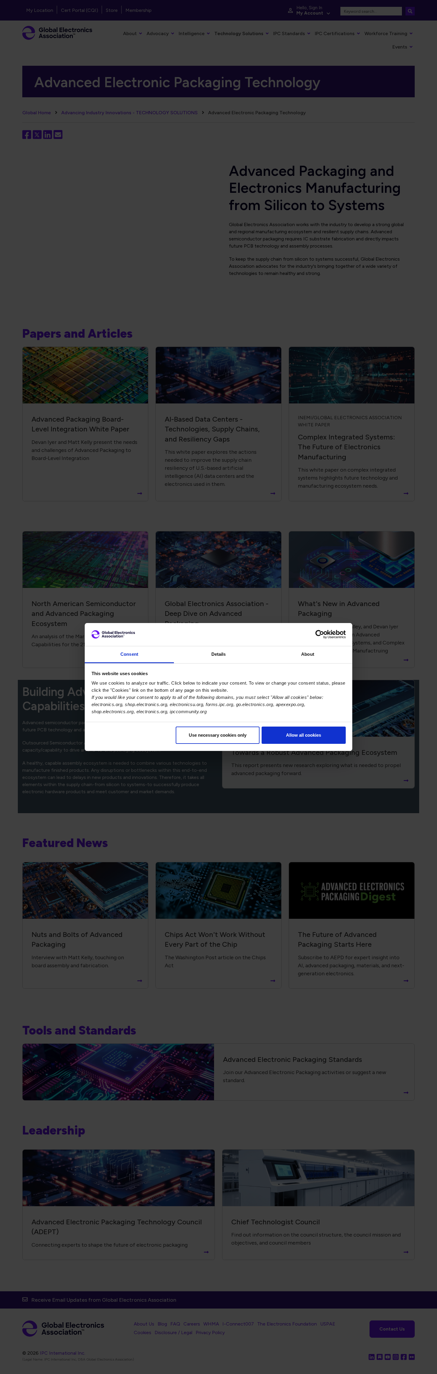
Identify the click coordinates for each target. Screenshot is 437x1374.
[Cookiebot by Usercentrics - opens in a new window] (320, 634)
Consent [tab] (129, 654)
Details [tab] (218, 654)
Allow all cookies (303, 735)
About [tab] (307, 654)
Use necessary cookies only (217, 735)
